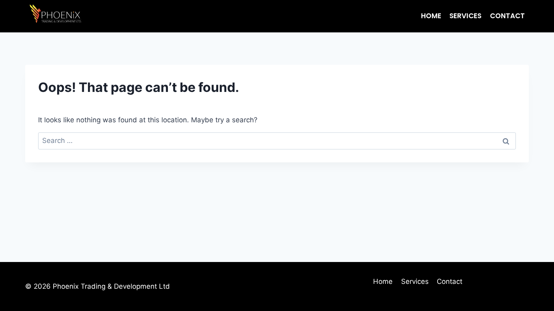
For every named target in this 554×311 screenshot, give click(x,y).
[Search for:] (277, 140)
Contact (507, 16)
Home (431, 16)
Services (465, 16)
